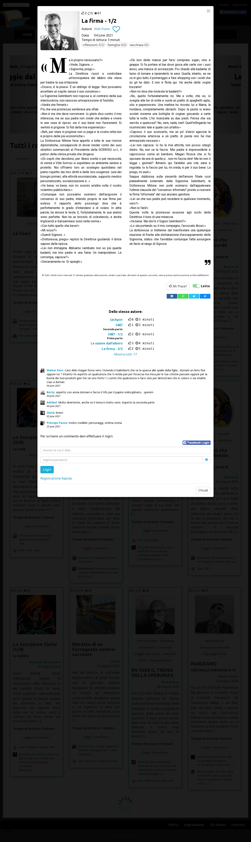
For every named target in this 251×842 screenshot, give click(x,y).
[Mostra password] (206, 459)
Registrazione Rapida (56, 478)
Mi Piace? (179, 286)
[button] (197, 443)
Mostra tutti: (125, 354)
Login (47, 469)
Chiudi (203, 490)
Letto (205, 286)
